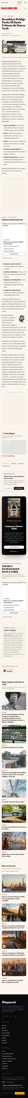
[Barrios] (4, 42)
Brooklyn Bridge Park (9, 61)
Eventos (4, 1040)
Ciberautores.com (8, 635)
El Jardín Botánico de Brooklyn (13, 747)
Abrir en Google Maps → (9, 456)
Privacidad (5, 1066)
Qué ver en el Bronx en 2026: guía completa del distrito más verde (13, 927)
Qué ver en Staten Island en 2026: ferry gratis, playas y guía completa (13, 898)
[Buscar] (19, 2)
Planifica (4, 1043)
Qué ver (4, 1025)
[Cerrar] (24, 1081)
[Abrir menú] (25, 8)
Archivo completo (7, 1061)
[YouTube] (7, 1016)
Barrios (11, 16)
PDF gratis (15, 547)
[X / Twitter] (15, 1016)
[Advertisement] (11, 196)
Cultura (4, 1038)
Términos (4, 1068)
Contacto (4, 1063)
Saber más (13, 551)
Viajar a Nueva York (9, 8)
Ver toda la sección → (11, 871)
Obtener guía (20, 1093)
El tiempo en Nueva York (9, 1058)
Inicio (4, 16)
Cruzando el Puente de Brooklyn (13, 802)
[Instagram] (3, 1016)
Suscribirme (19, 488)
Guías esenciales (7, 1056)
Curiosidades (5, 1035)
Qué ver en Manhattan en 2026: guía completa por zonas (12, 981)
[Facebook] (11, 1016)
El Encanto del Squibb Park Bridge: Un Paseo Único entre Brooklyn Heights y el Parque (14, 774)
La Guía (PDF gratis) (7, 1053)
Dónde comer (6, 1033)
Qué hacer (5, 1030)
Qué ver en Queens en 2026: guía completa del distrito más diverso (13, 954)
